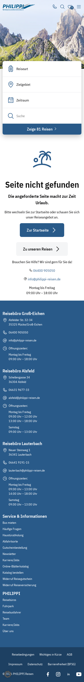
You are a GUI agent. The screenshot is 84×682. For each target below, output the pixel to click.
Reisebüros (9, 600)
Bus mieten (9, 523)
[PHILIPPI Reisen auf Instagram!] (58, 674)
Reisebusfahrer (12, 612)
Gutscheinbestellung (15, 548)
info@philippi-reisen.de (44, 279)
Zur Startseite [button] (38, 230)
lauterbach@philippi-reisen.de (27, 470)
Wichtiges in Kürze (50, 654)
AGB (69, 654)
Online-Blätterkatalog (16, 566)
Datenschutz (35, 664)
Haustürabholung (13, 535)
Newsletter (9, 554)
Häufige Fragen (12, 529)
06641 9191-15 (19, 462)
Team (6, 619)
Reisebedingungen (23, 654)
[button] (8, 674)
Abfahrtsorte (10, 541)
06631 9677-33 (19, 390)
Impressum (15, 664)
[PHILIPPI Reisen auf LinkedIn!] (68, 674)
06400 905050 (44, 270)
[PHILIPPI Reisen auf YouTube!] (78, 674)
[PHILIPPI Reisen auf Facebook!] (47, 674)
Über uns (8, 631)
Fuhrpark (8, 606)
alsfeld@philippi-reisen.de (24, 398)
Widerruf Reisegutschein (17, 579)
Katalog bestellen (13, 572)
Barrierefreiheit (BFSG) (62, 664)
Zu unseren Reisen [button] (37, 249)
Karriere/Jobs (11, 560)
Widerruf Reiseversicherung (19, 585)
